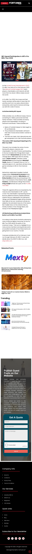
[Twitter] (16, 538)
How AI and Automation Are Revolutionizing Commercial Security (20, 322)
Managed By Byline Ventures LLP (16, 550)
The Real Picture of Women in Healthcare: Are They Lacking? (19, 328)
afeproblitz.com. (7, 241)
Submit (16, 451)
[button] (29, 3)
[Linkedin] (19, 538)
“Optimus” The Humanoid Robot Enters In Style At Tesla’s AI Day (21, 304)
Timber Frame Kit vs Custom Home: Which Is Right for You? (16, 292)
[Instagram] (12, 538)
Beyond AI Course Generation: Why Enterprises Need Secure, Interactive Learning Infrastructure (16, 269)
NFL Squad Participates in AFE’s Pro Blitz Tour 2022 (21, 310)
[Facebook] (8, 538)
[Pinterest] (23, 538)
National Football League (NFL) (14, 89)
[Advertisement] (16, 29)
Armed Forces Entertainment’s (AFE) (18, 85)
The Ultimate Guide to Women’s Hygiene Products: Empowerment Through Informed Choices (21, 316)
